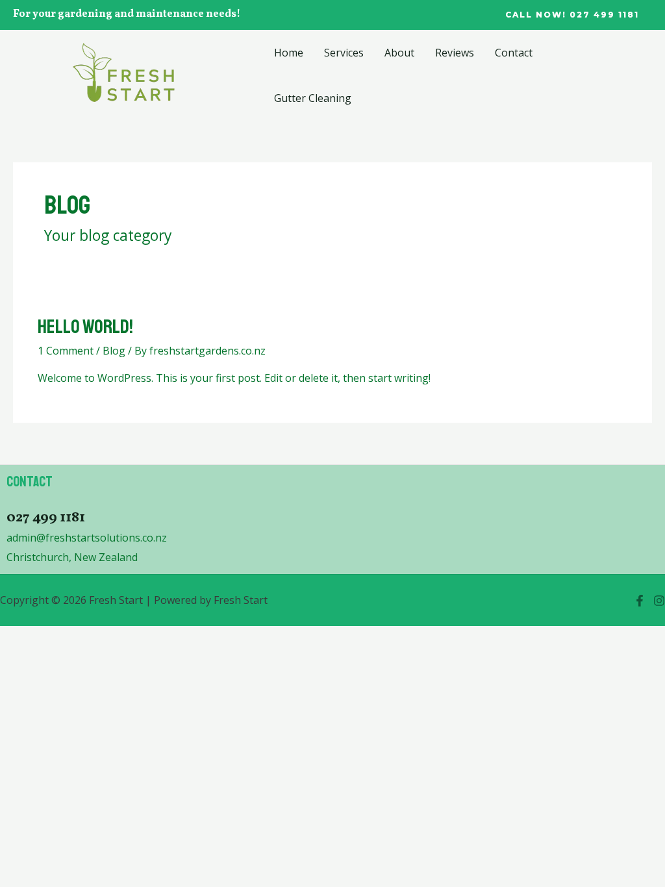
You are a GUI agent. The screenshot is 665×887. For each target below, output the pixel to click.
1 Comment (66, 351)
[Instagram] (659, 600)
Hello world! (85, 326)
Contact (514, 52)
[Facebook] (640, 600)
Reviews (454, 52)
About (399, 52)
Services (344, 52)
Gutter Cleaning (312, 98)
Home (288, 52)
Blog (114, 351)
